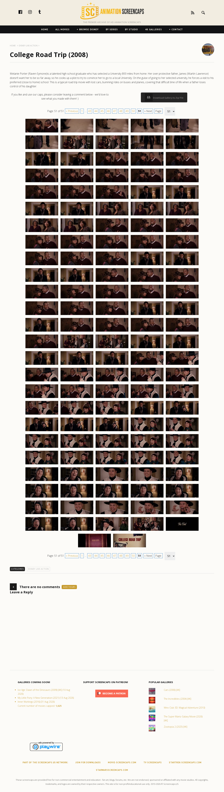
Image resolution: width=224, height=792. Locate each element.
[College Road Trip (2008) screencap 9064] (147, 331)
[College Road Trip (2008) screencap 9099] (147, 447)
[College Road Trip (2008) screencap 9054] (147, 298)
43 (89, 111)
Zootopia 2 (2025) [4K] (175, 726)
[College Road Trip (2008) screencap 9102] (77, 464)
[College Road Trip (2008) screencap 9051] (42, 298)
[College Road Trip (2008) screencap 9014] (147, 165)
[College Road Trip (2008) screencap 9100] (182, 447)
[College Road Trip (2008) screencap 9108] (112, 481)
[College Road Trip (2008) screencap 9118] (112, 514)
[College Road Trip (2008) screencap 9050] (182, 281)
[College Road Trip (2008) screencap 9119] (147, 514)
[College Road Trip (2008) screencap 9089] (147, 414)
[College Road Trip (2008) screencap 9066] (42, 348)
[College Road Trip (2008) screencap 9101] (42, 464)
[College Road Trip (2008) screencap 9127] (129, 547)
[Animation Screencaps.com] (112, 11)
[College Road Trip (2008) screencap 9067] (77, 348)
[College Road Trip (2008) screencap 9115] (182, 497)
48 (120, 111)
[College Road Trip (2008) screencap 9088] (112, 414)
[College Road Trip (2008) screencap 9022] (77, 198)
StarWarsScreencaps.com (112, 770)
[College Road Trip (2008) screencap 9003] (112, 132)
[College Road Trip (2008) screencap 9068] (112, 348)
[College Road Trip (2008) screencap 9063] (112, 331)
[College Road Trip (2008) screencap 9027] (77, 215)
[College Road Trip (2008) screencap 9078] (112, 381)
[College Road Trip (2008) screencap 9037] (77, 248)
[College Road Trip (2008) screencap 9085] (182, 398)
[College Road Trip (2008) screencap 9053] (112, 298)
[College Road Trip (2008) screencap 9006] (42, 149)
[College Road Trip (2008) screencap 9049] (147, 281)
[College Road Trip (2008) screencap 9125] (182, 530)
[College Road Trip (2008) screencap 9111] (42, 497)
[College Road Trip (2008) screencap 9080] (182, 381)
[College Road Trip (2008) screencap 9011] (42, 165)
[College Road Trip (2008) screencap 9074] (147, 364)
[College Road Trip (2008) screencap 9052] (77, 298)
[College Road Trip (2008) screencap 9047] (77, 281)
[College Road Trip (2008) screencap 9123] (112, 530)
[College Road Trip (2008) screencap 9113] (112, 497)
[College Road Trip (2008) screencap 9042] (77, 265)
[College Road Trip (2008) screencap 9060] (182, 315)
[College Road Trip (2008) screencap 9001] (42, 132)
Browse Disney (89, 29)
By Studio (131, 29)
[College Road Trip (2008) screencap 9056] (42, 315)
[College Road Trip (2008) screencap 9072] (77, 364)
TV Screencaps (152, 762)
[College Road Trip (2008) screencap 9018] (112, 182)
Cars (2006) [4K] (172, 689)
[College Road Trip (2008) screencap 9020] (182, 182)
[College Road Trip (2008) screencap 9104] (147, 464)
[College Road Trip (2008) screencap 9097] (77, 447)
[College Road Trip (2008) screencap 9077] (77, 381)
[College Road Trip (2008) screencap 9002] (77, 132)
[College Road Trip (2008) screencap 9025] (182, 198)
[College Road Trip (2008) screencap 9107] (77, 481)
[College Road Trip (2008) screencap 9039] (147, 248)
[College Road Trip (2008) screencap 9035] (182, 232)
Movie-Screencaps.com (122, 762)
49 (127, 111)
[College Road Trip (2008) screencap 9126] (94, 547)
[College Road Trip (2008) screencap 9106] (42, 481)
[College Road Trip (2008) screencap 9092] (77, 431)
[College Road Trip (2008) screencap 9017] (77, 182)
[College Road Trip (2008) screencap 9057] (77, 315)
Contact (177, 29)
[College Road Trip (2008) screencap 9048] (112, 281)
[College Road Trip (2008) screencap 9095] (182, 431)
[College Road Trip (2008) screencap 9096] (42, 447)
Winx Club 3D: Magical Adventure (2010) (184, 707)
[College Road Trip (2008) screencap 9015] (182, 165)
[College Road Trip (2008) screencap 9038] (112, 248)
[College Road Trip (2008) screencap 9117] (77, 514)
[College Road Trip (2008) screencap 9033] (112, 232)
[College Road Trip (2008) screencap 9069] (147, 348)
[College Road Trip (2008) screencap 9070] (182, 348)
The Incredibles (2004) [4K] (177, 698)
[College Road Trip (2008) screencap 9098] (112, 447)
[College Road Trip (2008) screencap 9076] (42, 381)
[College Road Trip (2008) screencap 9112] (77, 497)
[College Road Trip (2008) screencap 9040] (182, 248)
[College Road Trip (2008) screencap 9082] (77, 398)
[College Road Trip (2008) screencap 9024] (147, 198)
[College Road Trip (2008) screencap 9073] (112, 364)
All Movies (62, 29)
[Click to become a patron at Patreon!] (111, 698)
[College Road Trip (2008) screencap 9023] (112, 198)
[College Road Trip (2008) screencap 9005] (182, 132)
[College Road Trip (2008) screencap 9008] (112, 149)
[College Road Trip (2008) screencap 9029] (147, 215)
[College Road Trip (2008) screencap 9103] (112, 464)
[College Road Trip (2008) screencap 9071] (42, 364)
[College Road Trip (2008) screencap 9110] (182, 481)
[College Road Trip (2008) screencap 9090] (182, 414)
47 (114, 111)
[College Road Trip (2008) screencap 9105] (182, 464)
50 (133, 111)
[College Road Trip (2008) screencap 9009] (147, 149)
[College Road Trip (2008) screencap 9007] (77, 149)
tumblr (43, 12)
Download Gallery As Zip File (168, 97)
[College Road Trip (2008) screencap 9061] (42, 331)
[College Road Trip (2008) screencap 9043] (112, 265)
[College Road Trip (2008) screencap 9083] (112, 398)
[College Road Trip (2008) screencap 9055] (182, 298)
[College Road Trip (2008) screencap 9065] (182, 331)
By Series (112, 29)
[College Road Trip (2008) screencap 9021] (42, 198)
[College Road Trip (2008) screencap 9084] (147, 398)
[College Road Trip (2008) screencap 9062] (77, 331)
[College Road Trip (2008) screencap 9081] (42, 398)
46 (108, 111)
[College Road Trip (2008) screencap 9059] (147, 315)
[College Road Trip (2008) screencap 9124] (147, 530)
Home (44, 29)
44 (95, 111)
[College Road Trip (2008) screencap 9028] (112, 215)
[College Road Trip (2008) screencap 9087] (77, 414)
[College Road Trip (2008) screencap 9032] (77, 232)
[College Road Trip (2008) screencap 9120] (182, 514)
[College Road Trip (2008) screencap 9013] (112, 165)
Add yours (69, 587)
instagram (33, 12)
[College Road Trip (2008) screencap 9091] (42, 431)
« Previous (72, 111)
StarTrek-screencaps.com (185, 762)
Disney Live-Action (38, 569)
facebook (24, 12)
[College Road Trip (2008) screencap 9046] (42, 281)
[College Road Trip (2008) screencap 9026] (42, 215)
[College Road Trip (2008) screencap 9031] (42, 232)
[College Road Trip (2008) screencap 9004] (147, 132)
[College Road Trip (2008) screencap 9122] (77, 530)
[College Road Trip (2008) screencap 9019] (147, 182)
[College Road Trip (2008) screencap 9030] (182, 215)
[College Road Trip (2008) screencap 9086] (42, 414)
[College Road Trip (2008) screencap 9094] (147, 431)
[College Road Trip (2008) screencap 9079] (147, 381)
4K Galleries (153, 29)
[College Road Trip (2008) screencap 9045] (182, 265)
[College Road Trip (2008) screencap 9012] (77, 165)
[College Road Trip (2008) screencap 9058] (112, 315)
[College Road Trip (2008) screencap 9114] (147, 497)
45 (102, 111)
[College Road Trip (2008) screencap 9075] (182, 364)
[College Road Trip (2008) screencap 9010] (182, 149)
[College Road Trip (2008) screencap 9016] (42, 182)
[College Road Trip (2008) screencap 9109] (147, 481)
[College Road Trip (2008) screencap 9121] (42, 530)
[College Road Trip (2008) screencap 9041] (42, 265)
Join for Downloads (88, 762)
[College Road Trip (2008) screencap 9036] (42, 248)
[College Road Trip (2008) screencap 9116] (42, 514)
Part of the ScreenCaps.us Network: (45, 762)
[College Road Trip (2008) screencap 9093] (112, 431)
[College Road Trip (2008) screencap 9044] (147, 265)
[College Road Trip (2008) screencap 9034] (147, 232)
